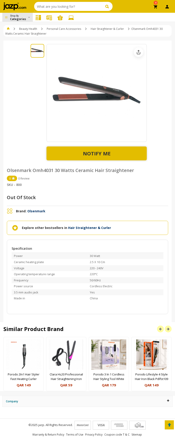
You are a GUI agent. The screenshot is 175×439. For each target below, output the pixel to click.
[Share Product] (138, 52)
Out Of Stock (21, 197)
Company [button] (12, 401)
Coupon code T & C (117, 434)
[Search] (108, 6)
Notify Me (97, 153)
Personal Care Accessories (64, 29)
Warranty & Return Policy (48, 434)
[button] (8, 28)
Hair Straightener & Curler (107, 29)
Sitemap (136, 434)
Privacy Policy (94, 434)
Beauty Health (28, 29)
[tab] (87, 401)
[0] (156, 7)
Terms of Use (74, 434)
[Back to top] (169, 424)
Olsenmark (36, 211)
